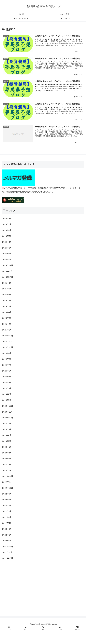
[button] (79, 417)
